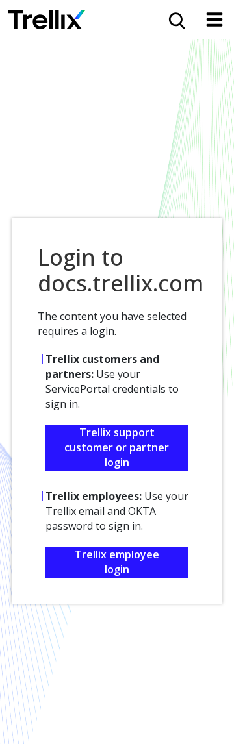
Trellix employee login (117, 562)
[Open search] (175, 19)
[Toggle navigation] (215, 19)
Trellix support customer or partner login (116, 447)
